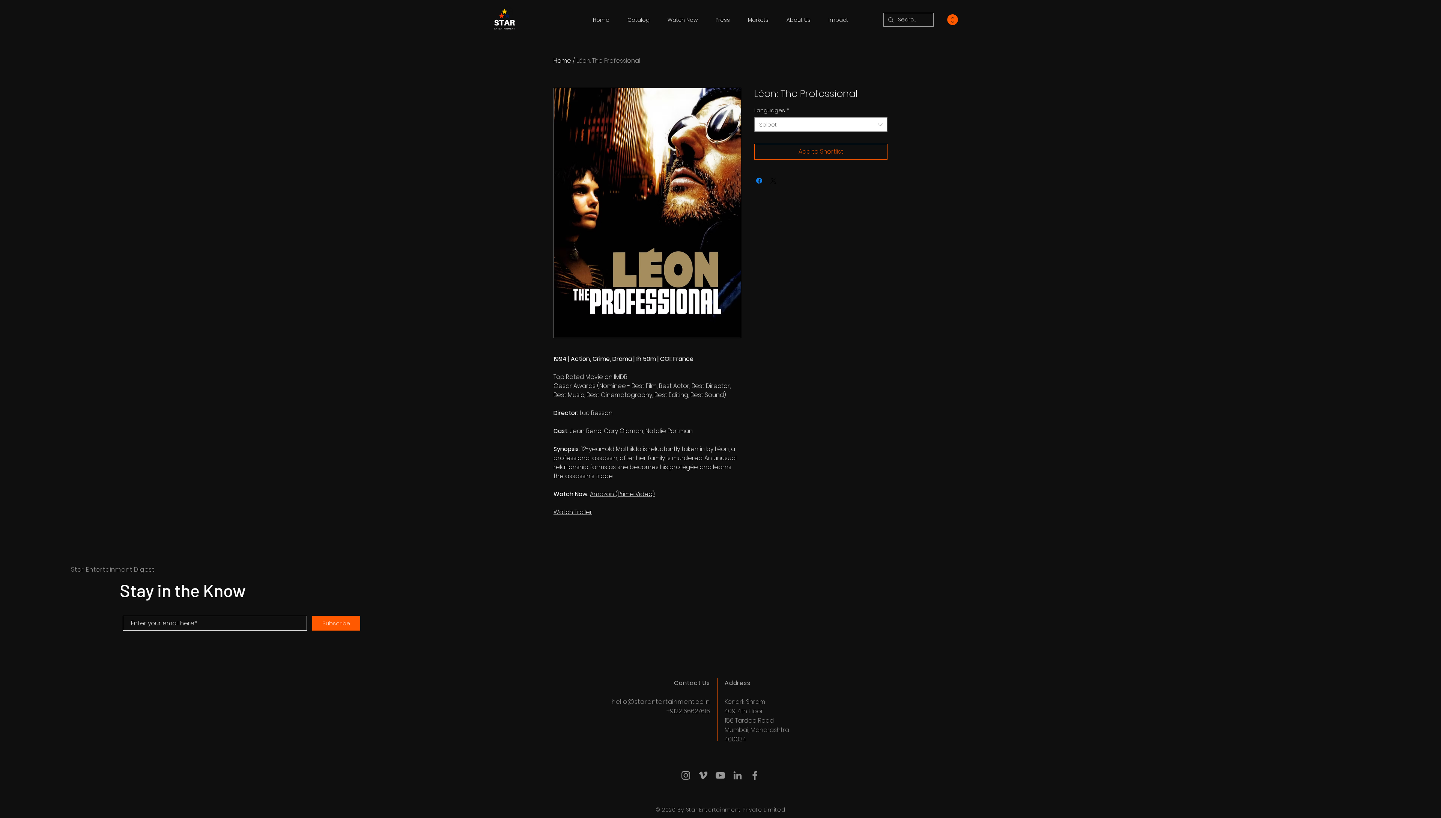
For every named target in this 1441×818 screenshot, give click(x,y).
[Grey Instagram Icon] (686, 775)
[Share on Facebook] (759, 180)
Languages (771, 110)
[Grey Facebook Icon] (755, 775)
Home (562, 60)
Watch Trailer (573, 512)
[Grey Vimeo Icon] (703, 775)
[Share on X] (773, 180)
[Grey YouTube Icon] (720, 775)
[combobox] (820, 124)
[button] (952, 19)
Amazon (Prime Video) (622, 494)
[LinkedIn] (737, 775)
